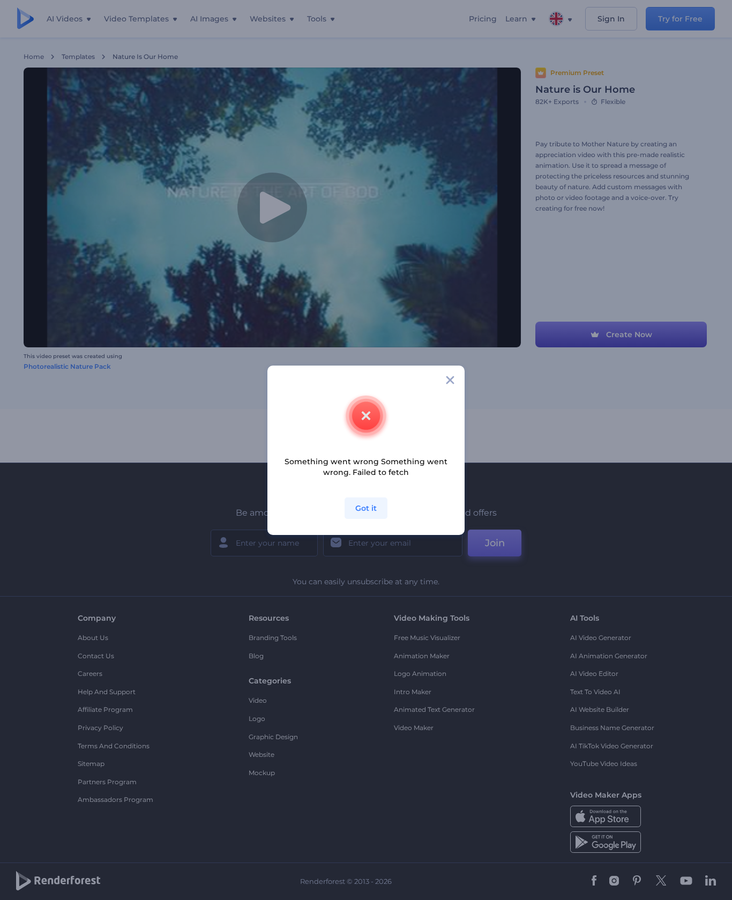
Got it (366, 508)
